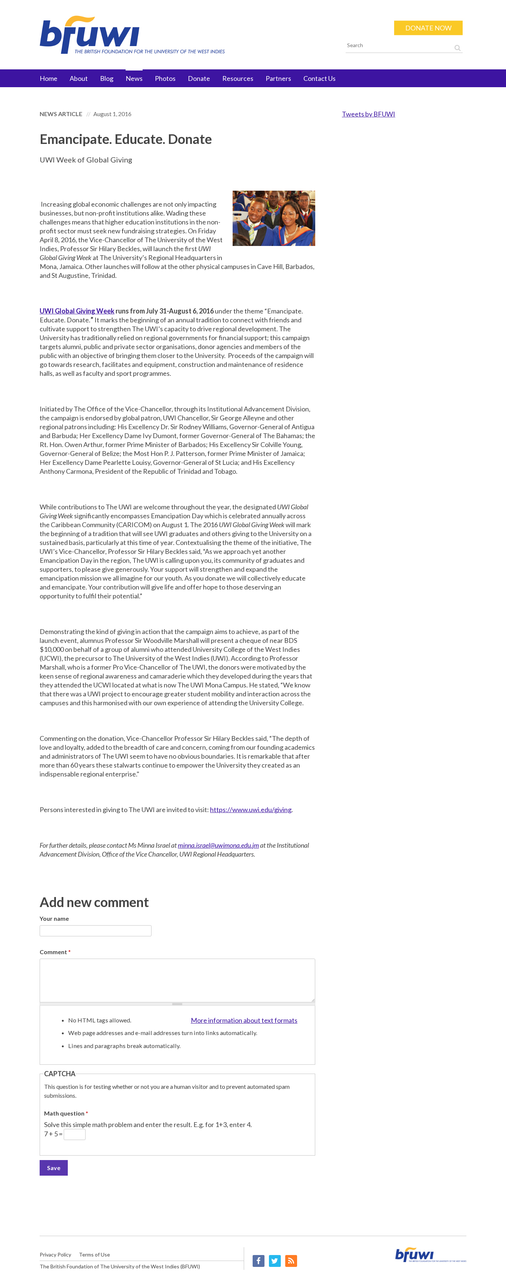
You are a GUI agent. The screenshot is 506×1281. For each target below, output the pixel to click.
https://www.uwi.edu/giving (251, 809)
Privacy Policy (55, 1254)
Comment (55, 951)
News (134, 78)
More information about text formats (244, 1020)
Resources (237, 78)
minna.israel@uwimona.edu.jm (218, 845)
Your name (54, 918)
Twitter (275, 1261)
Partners (278, 78)
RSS (291, 1261)
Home (48, 78)
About (79, 78)
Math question (66, 1113)
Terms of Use (94, 1254)
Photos (165, 78)
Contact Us (319, 78)
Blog (106, 78)
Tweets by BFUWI (368, 114)
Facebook (258, 1261)
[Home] (185, 35)
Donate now (428, 28)
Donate (199, 78)
